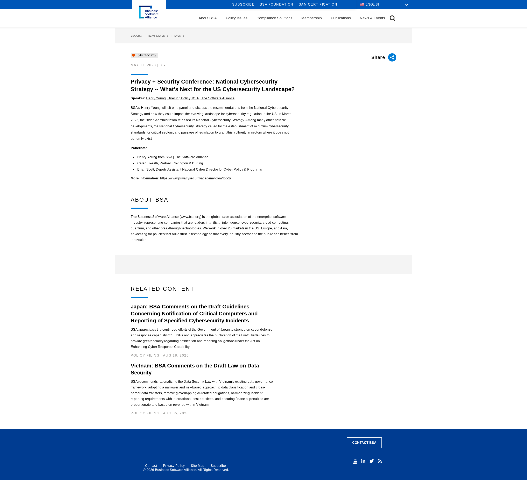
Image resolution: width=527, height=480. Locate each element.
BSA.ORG (136, 35)
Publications (341, 18)
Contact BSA (364, 442)
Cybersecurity (146, 55)
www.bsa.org (190, 216)
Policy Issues (236, 18)
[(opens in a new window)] (355, 461)
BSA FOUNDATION (276, 4)
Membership (311, 18)
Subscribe (243, 4)
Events (179, 35)
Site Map (197, 465)
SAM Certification (318, 4)
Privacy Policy (174, 465)
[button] (392, 18)
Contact (151, 465)
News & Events (372, 18)
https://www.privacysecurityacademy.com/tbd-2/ (195, 178)
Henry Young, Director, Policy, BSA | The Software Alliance (190, 98)
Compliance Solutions (274, 18)
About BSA (208, 18)
